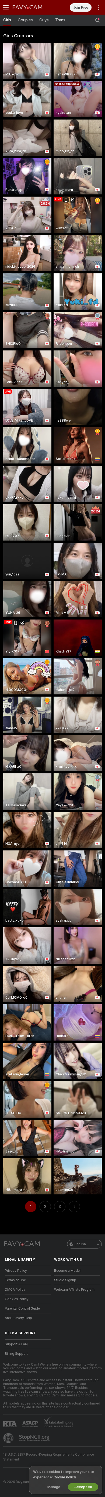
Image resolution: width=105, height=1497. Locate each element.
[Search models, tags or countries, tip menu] (97, 20)
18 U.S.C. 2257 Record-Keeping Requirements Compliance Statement (48, 1457)
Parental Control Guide (22, 1308)
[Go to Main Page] (32, 7)
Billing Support (16, 1354)
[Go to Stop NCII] (35, 1438)
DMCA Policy (15, 1289)
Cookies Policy (17, 1299)
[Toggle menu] (6, 7)
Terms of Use (15, 1280)
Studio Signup (65, 1280)
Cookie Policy (65, 1477)
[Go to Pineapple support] (9, 1438)
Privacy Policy (16, 1271)
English (80, 1244)
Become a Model (67, 1271)
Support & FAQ (16, 1344)
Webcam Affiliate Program (74, 1289)
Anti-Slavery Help (18, 1318)
